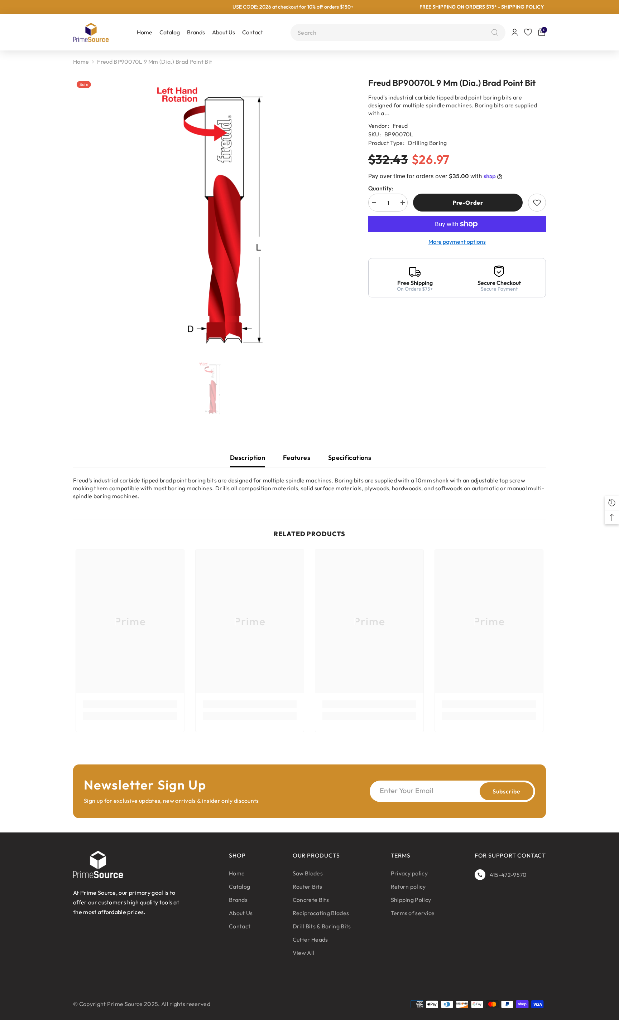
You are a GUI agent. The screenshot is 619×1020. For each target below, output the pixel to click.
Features (296, 457)
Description (247, 457)
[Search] (493, 32)
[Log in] (515, 32)
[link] (130, 704)
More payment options (457, 241)
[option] (210, 215)
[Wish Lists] (528, 32)
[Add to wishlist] (537, 203)
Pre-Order (467, 202)
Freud (400, 125)
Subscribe (506, 791)
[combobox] (393, 32)
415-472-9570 (508, 874)
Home (81, 61)
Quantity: (380, 188)
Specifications (349, 457)
